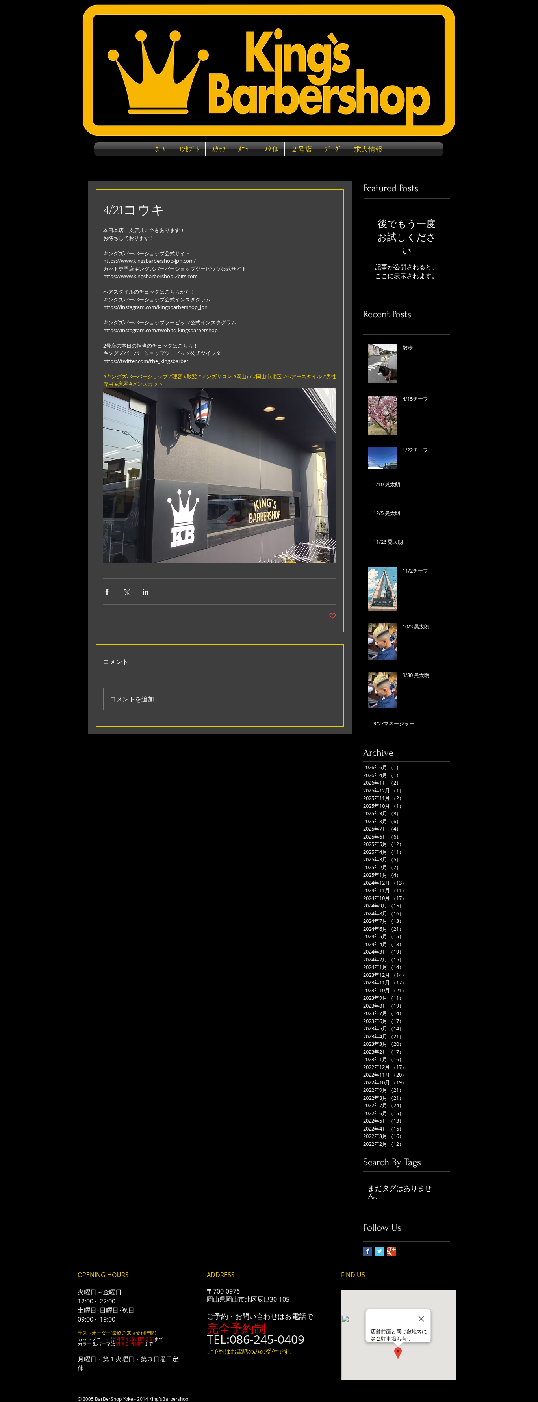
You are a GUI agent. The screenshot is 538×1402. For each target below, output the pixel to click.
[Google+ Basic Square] (391, 1251)
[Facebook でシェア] (107, 591)
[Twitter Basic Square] (379, 1251)
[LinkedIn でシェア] (145, 591)
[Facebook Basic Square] (367, 1251)
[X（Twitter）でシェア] (126, 591)
